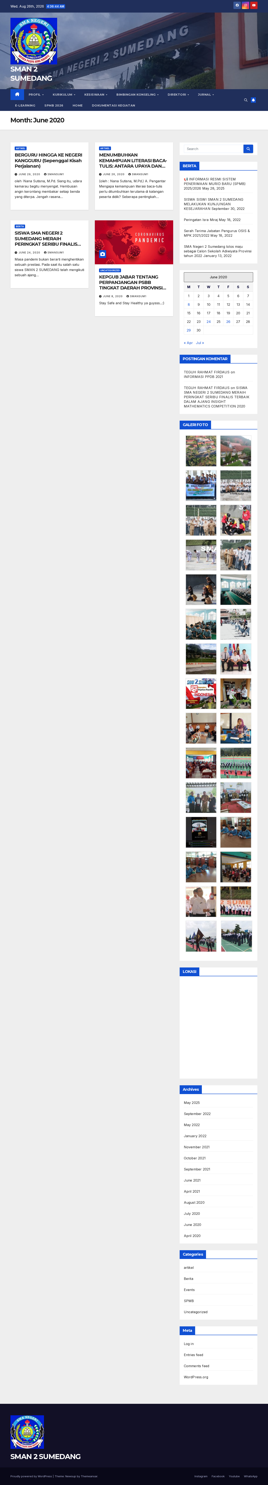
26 (228, 322)
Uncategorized (110, 270)
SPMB (189, 1301)
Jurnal (205, 94)
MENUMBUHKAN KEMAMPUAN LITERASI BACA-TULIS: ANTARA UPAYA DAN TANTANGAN (133, 163)
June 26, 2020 (114, 174)
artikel (20, 148)
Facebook (218, 1476)
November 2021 (197, 1147)
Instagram (201, 1476)
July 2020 (192, 1213)
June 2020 (192, 1225)
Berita (20, 226)
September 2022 (197, 1114)
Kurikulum (63, 94)
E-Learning (25, 105)
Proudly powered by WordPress (31, 1476)
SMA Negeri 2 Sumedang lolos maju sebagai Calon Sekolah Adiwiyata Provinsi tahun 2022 (218, 251)
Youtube (234, 1476)
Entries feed (193, 1355)
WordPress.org (196, 1377)
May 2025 (192, 1103)
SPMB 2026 (53, 105)
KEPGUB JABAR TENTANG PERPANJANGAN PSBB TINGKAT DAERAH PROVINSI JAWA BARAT (130, 285)
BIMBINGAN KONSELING (136, 94)
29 (189, 330)
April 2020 (192, 1236)
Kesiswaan (94, 94)
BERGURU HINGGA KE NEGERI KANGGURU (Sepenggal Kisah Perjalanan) (48, 160)
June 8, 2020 (113, 296)
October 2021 (195, 1158)
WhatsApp (251, 1476)
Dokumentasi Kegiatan (113, 105)
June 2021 (192, 1180)
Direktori (177, 94)
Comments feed (196, 1366)
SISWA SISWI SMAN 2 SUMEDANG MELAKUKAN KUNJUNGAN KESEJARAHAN (213, 204)
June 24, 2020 (30, 252)
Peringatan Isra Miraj (201, 220)
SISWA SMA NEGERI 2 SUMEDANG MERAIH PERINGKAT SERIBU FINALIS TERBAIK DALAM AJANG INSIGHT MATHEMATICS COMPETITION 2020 (46, 246)
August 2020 (194, 1202)
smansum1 (56, 174)
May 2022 (192, 1125)
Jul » (200, 343)
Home (78, 105)
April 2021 (192, 1191)
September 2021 (197, 1169)
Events (189, 1290)
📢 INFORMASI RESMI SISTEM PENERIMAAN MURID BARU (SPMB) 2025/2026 (215, 183)
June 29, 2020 (30, 174)
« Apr (188, 343)
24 (209, 322)
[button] (245, 100)
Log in (189, 1344)
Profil (35, 94)
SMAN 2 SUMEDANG (45, 1456)
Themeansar (89, 1476)
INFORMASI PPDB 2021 (203, 377)
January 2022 (195, 1136)
